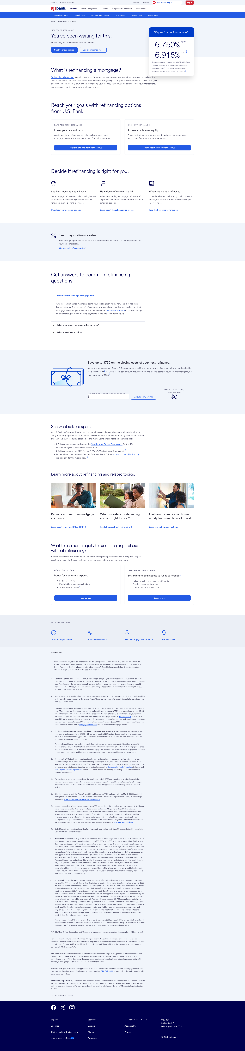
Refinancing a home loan (62, 77)
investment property (115, 310)
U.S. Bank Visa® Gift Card (136, 1020)
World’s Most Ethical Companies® (106, 444)
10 (79, 586)
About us (54, 2)
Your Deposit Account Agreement (68, 770)
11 (180, 574)
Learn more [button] (86, 598)
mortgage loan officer (88, 724)
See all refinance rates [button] (93, 50)
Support (136, 2)
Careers (91, 1026)
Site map (55, 1026)
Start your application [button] (64, 50)
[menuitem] (58, 9)
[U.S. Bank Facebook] (53, 1007)
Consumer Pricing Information (120, 767)
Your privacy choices (60, 1038)
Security (91, 1020)
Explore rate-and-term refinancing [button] (86, 147)
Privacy (128, 1032)
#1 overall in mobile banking (126, 454)
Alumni (91, 1032)
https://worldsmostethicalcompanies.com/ (82, 799)
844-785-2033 (107, 971)
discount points (125, 716)
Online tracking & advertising (64, 1032)
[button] (190, 3)
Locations (145, 2)
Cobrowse (92, 1038)
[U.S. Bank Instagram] (72, 1007)
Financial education (67, 2)
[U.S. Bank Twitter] (62, 1007)
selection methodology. (123, 822)
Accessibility (130, 1026)
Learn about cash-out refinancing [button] (159, 147)
